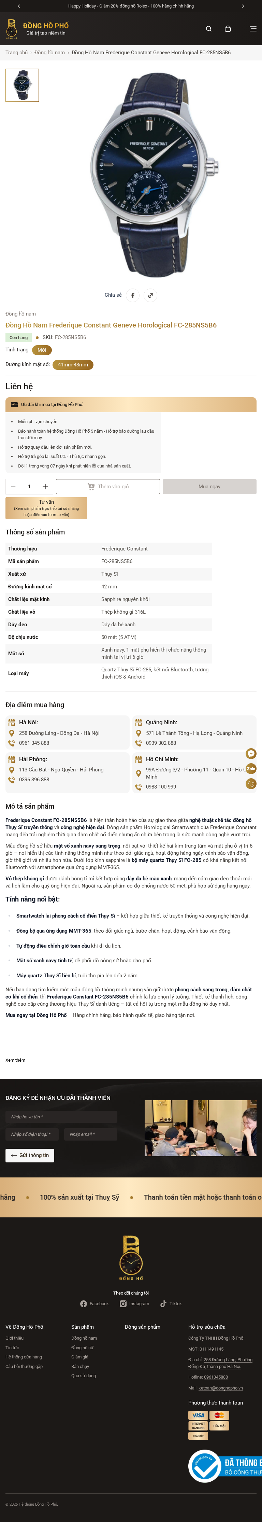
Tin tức (12, 1347)
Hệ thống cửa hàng (23, 1356)
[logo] (37, 29)
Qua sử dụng (83, 1375)
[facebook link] (133, 295)
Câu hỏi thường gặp (24, 1366)
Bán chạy (80, 1366)
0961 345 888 (34, 743)
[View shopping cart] (228, 28)
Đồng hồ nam (84, 1338)
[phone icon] (251, 783)
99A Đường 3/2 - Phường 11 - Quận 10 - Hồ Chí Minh (198, 773)
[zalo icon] (251, 768)
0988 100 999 (161, 787)
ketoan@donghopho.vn (221, 1388)
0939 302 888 (161, 743)
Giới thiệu (14, 1338)
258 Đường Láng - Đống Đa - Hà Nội (59, 733)
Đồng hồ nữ (82, 1347)
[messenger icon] (251, 753)
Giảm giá (79, 1356)
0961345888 (216, 1377)
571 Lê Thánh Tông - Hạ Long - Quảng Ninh (194, 733)
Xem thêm (15, 1060)
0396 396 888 (34, 780)
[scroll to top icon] (251, 733)
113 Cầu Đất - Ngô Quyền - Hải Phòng (61, 770)
